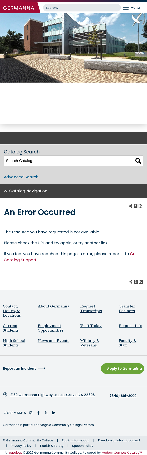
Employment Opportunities (51, 328)
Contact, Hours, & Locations (12, 310)
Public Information (75, 440)
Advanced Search (21, 177)
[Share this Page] (131, 206)
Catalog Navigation (28, 191)
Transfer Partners (127, 308)
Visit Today (91, 325)
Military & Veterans (89, 343)
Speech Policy (82, 446)
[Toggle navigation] (134, 7)
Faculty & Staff (127, 343)
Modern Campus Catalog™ (121, 452)
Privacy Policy (21, 446)
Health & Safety (52, 446)
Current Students (11, 328)
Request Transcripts (91, 308)
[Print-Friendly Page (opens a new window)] (135, 206)
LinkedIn (54, 413)
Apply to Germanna (124, 368)
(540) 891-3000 (123, 395)
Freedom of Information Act (119, 440)
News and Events (53, 340)
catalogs (15, 452)
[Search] (138, 161)
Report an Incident (19, 368)
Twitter (46, 413)
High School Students (14, 343)
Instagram (31, 413)
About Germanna (53, 306)
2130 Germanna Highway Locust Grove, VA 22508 (52, 394)
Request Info (130, 325)
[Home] (18, 7)
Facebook (38, 413)
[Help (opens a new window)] (140, 206)
